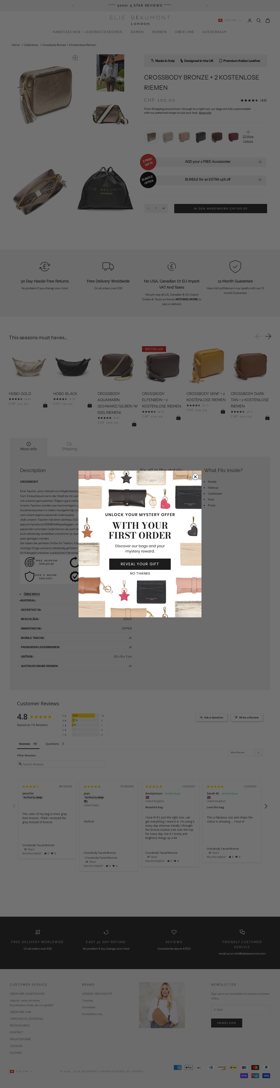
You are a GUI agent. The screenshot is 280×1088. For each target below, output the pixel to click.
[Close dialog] (195, 477)
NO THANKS (140, 573)
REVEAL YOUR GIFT (140, 564)
